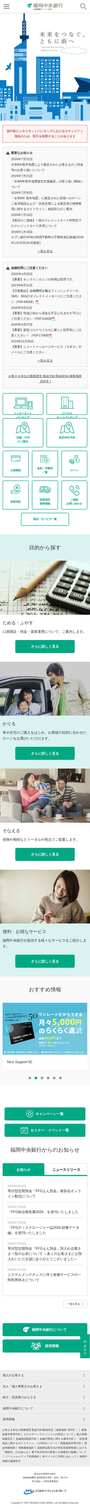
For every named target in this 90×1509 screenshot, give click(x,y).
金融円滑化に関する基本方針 (57, 1438)
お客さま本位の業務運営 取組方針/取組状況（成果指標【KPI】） (40, 1429)
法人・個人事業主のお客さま (22, 1386)
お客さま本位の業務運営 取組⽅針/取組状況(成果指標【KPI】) (44, 378)
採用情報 (9, 1419)
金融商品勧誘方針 (26, 1438)
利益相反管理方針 (70, 1443)
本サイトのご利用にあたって (59, 1456)
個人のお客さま (13, 1375)
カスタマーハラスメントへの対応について (48, 1434)
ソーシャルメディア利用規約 (22, 1456)
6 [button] (60, 1078)
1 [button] (29, 1078)
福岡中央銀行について (18, 1408)
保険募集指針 (26, 1447)
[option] (45, 67)
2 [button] (36, 1078)
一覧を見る (45, 251)
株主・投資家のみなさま (19, 1397)
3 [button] (42, 1078)
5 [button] (54, 1078)
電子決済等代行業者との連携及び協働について (59, 1452)
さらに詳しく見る (45, 646)
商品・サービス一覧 (45, 519)
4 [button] (48, 1078)
